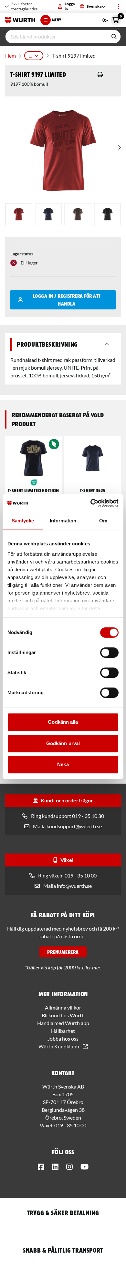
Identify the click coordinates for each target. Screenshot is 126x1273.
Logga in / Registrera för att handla (66, 300)
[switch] (109, 652)
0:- (111, 19)
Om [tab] (103, 520)
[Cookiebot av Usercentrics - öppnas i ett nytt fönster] (91, 503)
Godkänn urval (63, 743)
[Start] (20, 20)
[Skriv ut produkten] (100, 74)
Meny (56, 20)
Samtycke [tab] (23, 520)
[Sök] (114, 36)
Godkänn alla (63, 722)
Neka (62, 764)
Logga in (70, 6)
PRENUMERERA (63, 952)
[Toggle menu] (118, 6)
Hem (10, 55)
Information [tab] (63, 520)
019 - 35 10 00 (70, 1125)
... (30, 55)
